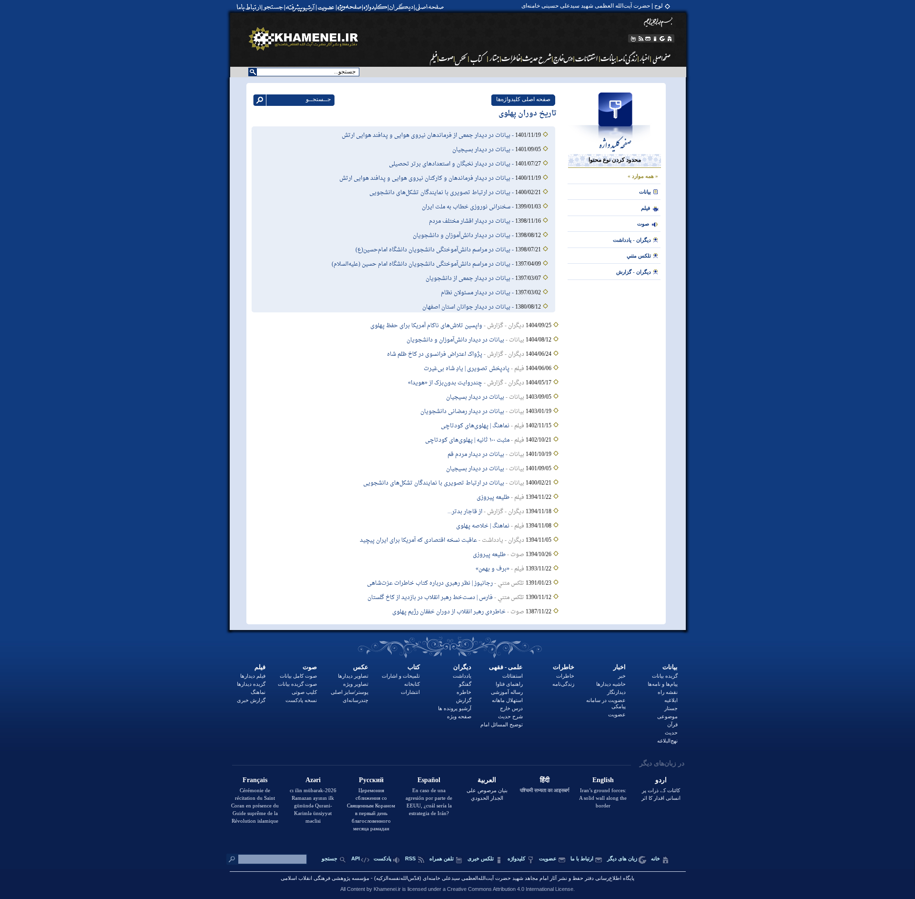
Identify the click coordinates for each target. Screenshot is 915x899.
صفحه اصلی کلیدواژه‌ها (523, 99)
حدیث (671, 732)
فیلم (259, 667)
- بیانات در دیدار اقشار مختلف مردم (472, 221)
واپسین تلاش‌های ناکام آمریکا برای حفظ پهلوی (426, 325)
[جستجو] (274, 7)
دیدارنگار (616, 692)
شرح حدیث (510, 716)
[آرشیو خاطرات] (511, 58)
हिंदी (544, 780)
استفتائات (512, 676)
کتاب (413, 667)
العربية (487, 780)
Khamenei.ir (387, 889)
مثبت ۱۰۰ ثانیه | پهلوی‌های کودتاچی (467, 440)
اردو (661, 780)
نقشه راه (668, 692)
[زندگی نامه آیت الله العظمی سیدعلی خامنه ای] (628, 58)
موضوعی (667, 716)
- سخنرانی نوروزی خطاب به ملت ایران (468, 207)
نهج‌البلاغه (667, 741)
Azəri (313, 780)
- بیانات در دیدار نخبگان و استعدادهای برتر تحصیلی (452, 164)
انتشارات (410, 692)
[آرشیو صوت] (446, 58)
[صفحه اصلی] (431, 7)
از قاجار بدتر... (464, 511)
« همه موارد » (643, 176)
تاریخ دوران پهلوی (527, 114)
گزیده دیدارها (251, 684)
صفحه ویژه (459, 716)
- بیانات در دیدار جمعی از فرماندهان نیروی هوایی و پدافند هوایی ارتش (428, 135)
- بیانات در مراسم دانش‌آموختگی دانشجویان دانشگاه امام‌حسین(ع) (435, 250)
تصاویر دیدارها (353, 676)
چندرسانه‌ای (355, 700)
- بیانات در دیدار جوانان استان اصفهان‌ (468, 307)
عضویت (617, 714)
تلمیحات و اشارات (401, 676)
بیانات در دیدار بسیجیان (475, 397)
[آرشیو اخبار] (644, 58)
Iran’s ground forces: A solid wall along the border (603, 797)
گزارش (463, 700)
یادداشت (462, 676)
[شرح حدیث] (537, 58)
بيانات (645, 192)
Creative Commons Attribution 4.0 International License (510, 889)
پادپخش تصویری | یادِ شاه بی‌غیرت (466, 368)
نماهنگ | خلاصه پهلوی (482, 526)
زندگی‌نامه (563, 684)
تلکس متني (639, 255)
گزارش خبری (251, 700)
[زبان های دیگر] (662, 38)
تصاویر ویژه (355, 684)
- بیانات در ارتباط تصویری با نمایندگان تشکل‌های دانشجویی (442, 192)
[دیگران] (402, 7)
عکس (360, 667)
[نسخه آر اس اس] (640, 38)
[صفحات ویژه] (349, 7)
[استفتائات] (587, 58)
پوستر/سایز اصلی (349, 692)
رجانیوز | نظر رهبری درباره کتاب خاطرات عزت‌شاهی (430, 583)
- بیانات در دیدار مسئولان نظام (478, 293)
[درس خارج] (563, 58)
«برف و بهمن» (492, 569)
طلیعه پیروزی (493, 497)
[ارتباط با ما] (248, 7)
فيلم (645, 208)
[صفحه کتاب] (478, 58)
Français (255, 780)
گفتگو (465, 684)
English (603, 780)
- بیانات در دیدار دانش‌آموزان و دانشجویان (464, 235)
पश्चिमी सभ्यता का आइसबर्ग (544, 790)
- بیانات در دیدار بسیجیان (483, 150)
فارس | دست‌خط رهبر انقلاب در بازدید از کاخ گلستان (430, 597)
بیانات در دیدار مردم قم (475, 454)
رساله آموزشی (507, 692)
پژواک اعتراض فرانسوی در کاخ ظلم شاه (434, 354)
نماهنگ (258, 692)
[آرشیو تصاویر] (461, 58)
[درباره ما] (655, 38)
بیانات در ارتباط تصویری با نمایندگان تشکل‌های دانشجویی (433, 483)
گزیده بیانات (665, 676)
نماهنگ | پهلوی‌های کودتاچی (475, 426)
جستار (671, 708)
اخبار (619, 667)
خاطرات (563, 667)
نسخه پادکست (301, 700)
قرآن (672, 724)
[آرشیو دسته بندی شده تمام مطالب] (301, 7)
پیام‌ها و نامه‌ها (663, 684)
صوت (643, 224)
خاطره (464, 692)
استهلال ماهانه (507, 700)
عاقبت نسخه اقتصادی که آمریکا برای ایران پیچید (418, 540)
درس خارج (511, 708)
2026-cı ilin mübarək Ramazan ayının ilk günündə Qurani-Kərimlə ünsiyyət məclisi (313, 805)
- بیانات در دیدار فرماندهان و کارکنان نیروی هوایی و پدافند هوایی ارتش (427, 178)
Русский (371, 780)
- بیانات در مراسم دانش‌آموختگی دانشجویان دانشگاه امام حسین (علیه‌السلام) (423, 264)
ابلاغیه (671, 700)
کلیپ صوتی (304, 692)
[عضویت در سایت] (326, 7)
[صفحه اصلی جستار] (494, 58)
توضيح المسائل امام (501, 724)
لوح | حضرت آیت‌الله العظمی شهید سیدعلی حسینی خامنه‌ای (592, 5)
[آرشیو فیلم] (432, 58)
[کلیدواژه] (375, 7)
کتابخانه (412, 684)
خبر (622, 676)
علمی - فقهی (506, 667)
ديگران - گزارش (633, 272)
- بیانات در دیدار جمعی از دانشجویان (470, 278)
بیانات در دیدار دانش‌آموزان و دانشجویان (455, 340)
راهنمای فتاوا (509, 684)
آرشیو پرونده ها (454, 708)
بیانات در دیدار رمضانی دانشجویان (462, 411)
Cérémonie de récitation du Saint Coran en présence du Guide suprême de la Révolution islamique (255, 805)
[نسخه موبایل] (632, 38)
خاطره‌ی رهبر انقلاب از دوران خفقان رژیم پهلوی (449, 612)
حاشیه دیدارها (611, 684)
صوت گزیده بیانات (297, 684)
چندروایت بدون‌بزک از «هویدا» (445, 383)
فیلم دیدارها (252, 676)
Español (428, 780)
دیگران (462, 667)
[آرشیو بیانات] (608, 58)
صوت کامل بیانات (298, 676)
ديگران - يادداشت (632, 240)
